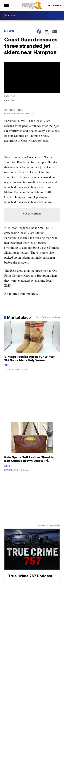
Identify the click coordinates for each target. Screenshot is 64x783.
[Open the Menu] (6, 5)
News (9, 31)
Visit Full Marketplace (48, 317)
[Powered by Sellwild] (54, 525)
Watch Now (53, 5)
